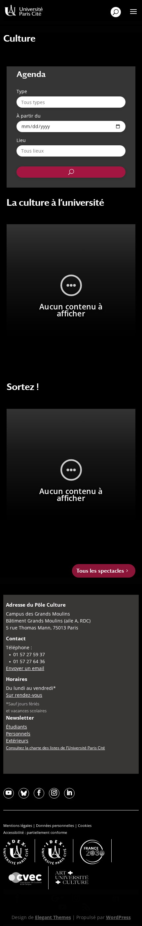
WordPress (118, 917)
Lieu (21, 140)
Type (22, 91)
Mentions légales (17, 825)
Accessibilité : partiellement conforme (35, 832)
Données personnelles (55, 825)
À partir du (29, 116)
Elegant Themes (53, 917)
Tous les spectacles (100, 571)
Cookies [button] (84, 825)
